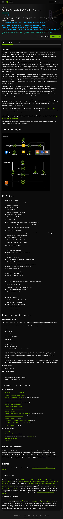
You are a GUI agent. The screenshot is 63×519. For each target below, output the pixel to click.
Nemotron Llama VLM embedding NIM (15, 395)
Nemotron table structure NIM (13, 406)
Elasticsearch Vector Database (13, 434)
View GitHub (44, 36)
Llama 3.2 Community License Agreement (42, 501)
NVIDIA (31, 436)
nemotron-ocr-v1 (55, 30)
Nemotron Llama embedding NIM (14, 397)
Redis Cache (8, 440)
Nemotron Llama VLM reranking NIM (15, 402)
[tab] (7, 43)
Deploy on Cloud (55, 36)
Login (59, 2)
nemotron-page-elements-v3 (36, 27)
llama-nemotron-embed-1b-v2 (11, 25)
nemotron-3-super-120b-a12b (11, 23)
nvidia (4, 7)
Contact (47, 515)
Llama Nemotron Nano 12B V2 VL (14, 416)
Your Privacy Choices (37, 515)
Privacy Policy (26, 515)
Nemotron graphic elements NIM (14, 409)
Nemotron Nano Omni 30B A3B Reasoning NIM (17, 413)
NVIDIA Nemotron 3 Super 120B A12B (15, 393)
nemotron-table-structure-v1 (12, 30)
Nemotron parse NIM (10, 418)
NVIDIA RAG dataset (27, 485)
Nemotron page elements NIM (13, 404)
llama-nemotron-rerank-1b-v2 (35, 25)
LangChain (7, 431)
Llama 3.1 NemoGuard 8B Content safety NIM (17, 420)
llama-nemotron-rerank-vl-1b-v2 (13, 27)
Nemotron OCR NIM (10, 411)
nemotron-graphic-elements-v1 (35, 30)
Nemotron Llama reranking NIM (13, 399)
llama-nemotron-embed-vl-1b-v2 (34, 23)
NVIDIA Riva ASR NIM (10, 425)
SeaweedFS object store (11, 438)
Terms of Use (17, 515)
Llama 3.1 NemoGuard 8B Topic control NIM (17, 423)
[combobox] (30, 49)
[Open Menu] (3, 2)
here (44, 457)
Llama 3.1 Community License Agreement (16, 500)
